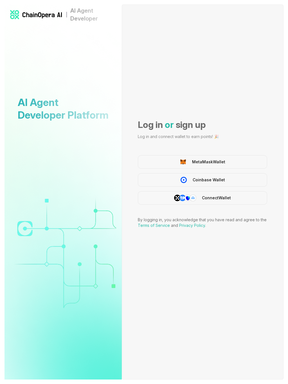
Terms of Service (154, 225)
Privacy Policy (192, 225)
